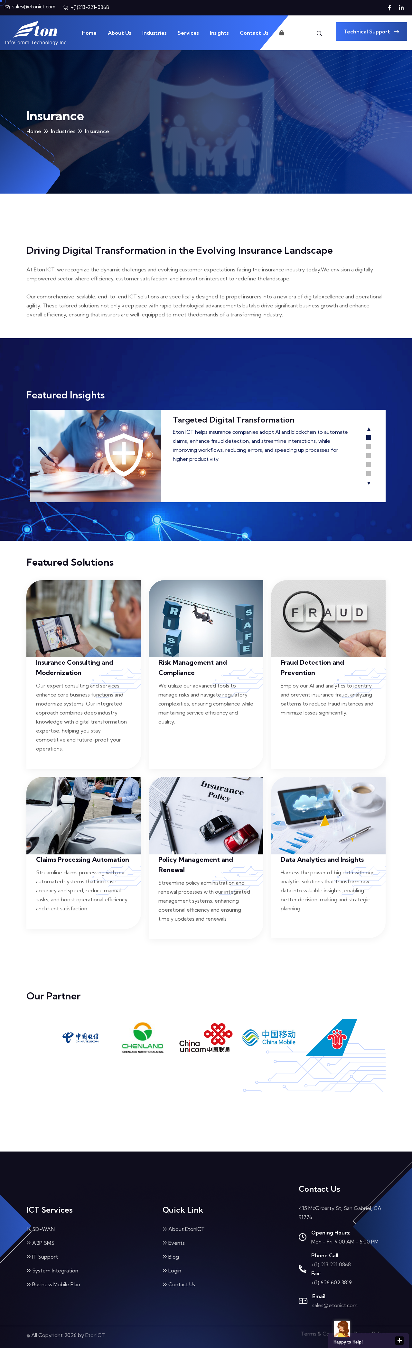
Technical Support (367, 31)
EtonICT (95, 1337)
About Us (119, 33)
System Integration (55, 1270)
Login (291, 33)
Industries (154, 33)
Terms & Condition (323, 1337)
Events (176, 1243)
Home (89, 33)
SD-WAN (43, 1229)
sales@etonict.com (335, 1305)
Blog (173, 1256)
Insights (219, 33)
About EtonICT (186, 1229)
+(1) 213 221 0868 (331, 1264)
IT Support (45, 1256)
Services (188, 33)
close (399, 1340)
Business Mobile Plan (56, 1284)
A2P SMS (43, 1243)
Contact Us (254, 33)
